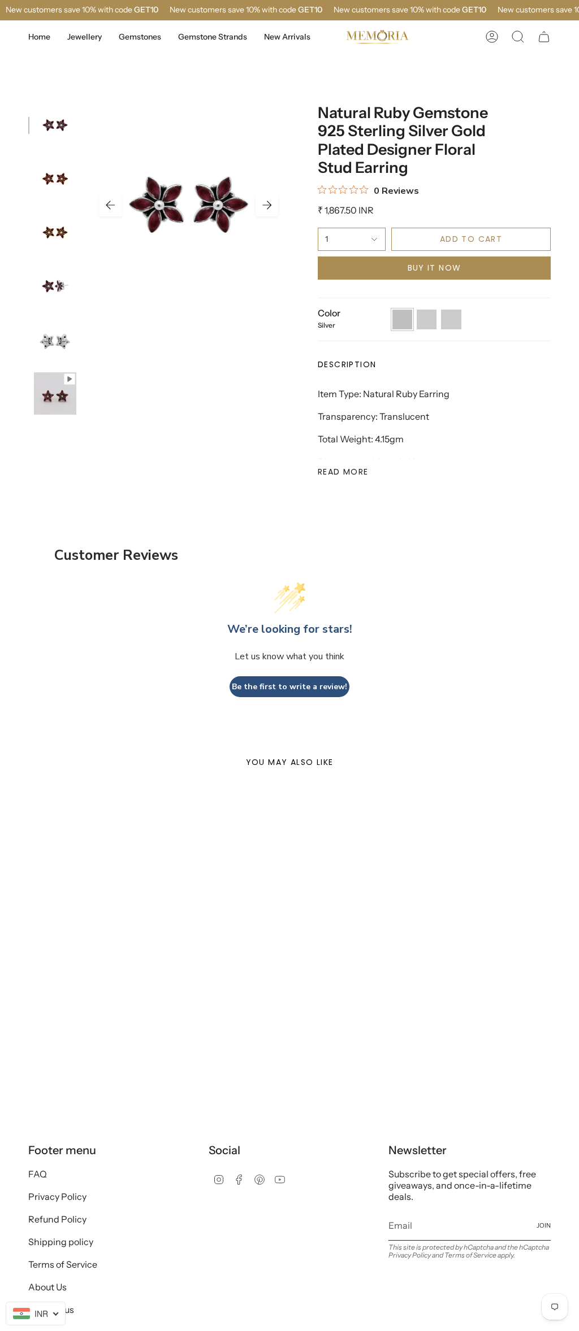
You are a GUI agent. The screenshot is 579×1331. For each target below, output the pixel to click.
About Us (47, 1287)
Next (267, 205)
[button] (84, 37)
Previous (110, 205)
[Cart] (544, 36)
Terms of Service (62, 1264)
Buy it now (434, 267)
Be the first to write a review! (289, 686)
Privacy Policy (57, 1196)
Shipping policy (60, 1241)
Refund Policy (57, 1219)
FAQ (37, 1174)
